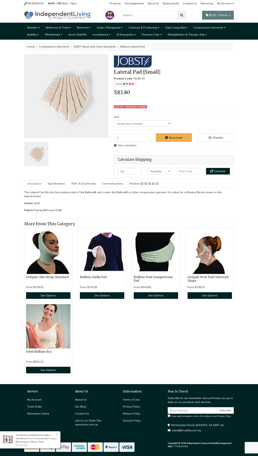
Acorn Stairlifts (77, 34)
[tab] (34, 183)
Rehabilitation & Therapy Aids (186, 34)
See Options (48, 295)
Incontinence (100, 34)
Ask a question (127, 145)
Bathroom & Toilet (57, 27)
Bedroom (83, 27)
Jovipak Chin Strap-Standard (47, 277)
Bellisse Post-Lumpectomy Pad (153, 278)
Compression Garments (208, 27)
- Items (218, 15)
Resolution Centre (38, 413)
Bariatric (32, 27)
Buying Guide (171, 3)
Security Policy (132, 420)
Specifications (56, 183)
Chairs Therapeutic (109, 27)
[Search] (181, 15)
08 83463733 (35, 3)
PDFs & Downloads (84, 183)
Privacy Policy (131, 406)
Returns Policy (131, 413)
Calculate (219, 171)
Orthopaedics (125, 34)
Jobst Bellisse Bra (39, 351)
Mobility (31, 34)
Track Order (34, 406)
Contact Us (190, 3)
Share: (119, 83)
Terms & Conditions (203, 416)
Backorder (175, 137)
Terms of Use (131, 399)
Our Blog (80, 406)
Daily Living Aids (175, 27)
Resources (207, 3)
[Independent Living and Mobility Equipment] (57, 15)
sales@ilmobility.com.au (186, 430)
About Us (153, 3)
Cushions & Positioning (143, 27)
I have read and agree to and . (200, 416)
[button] (216, 137)
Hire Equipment (134, 3)
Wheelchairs (52, 34)
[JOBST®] (133, 61)
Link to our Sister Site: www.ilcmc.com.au (88, 422)
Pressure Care (150, 34)
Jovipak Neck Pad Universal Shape (208, 278)
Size (116, 116)
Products (115, 3)
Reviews (135, 183)
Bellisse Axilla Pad (93, 277)
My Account (224, 3)
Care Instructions (112, 183)
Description (34, 183)
